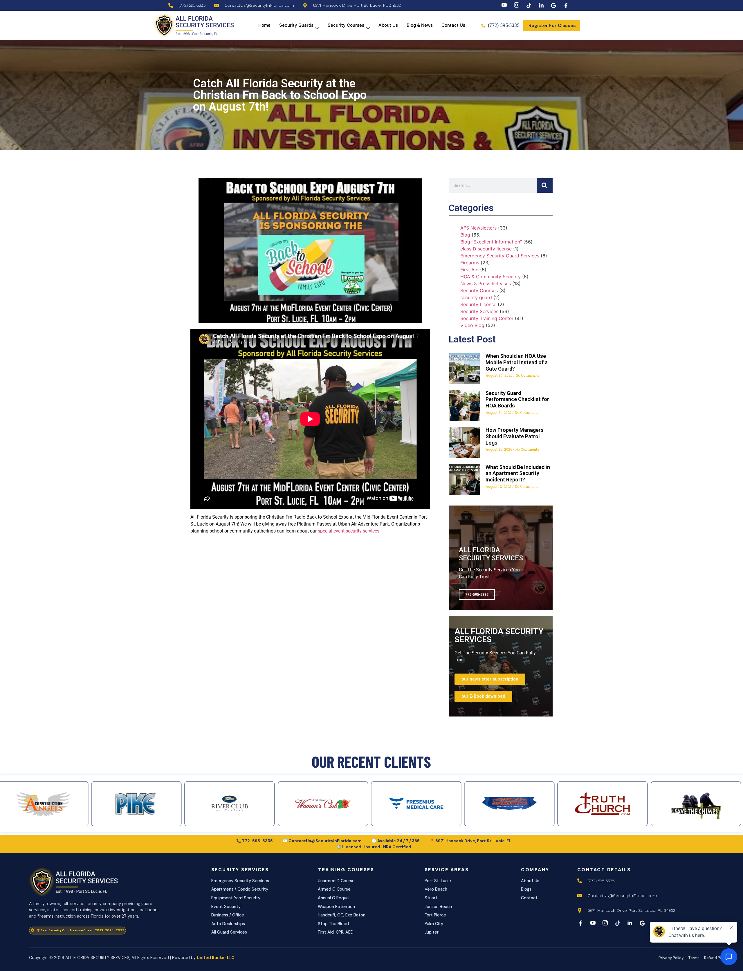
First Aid (469, 269)
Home (264, 25)
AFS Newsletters (478, 228)
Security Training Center (486, 318)
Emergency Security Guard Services (499, 256)
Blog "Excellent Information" (491, 242)
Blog (465, 235)
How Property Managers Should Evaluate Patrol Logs (515, 436)
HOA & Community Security (490, 276)
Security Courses (346, 25)
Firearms (469, 263)
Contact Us (453, 25)
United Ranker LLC (216, 957)
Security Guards (296, 25)
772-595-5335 (476, 594)
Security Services (479, 311)
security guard (476, 297)
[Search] (545, 185)
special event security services (348, 531)
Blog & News (420, 25)
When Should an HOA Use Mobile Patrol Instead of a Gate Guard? (517, 362)
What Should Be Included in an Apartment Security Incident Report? (518, 473)
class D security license (486, 249)
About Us (388, 25)
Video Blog (472, 325)
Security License (478, 304)
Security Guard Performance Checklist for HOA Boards (517, 399)
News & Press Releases (485, 283)
